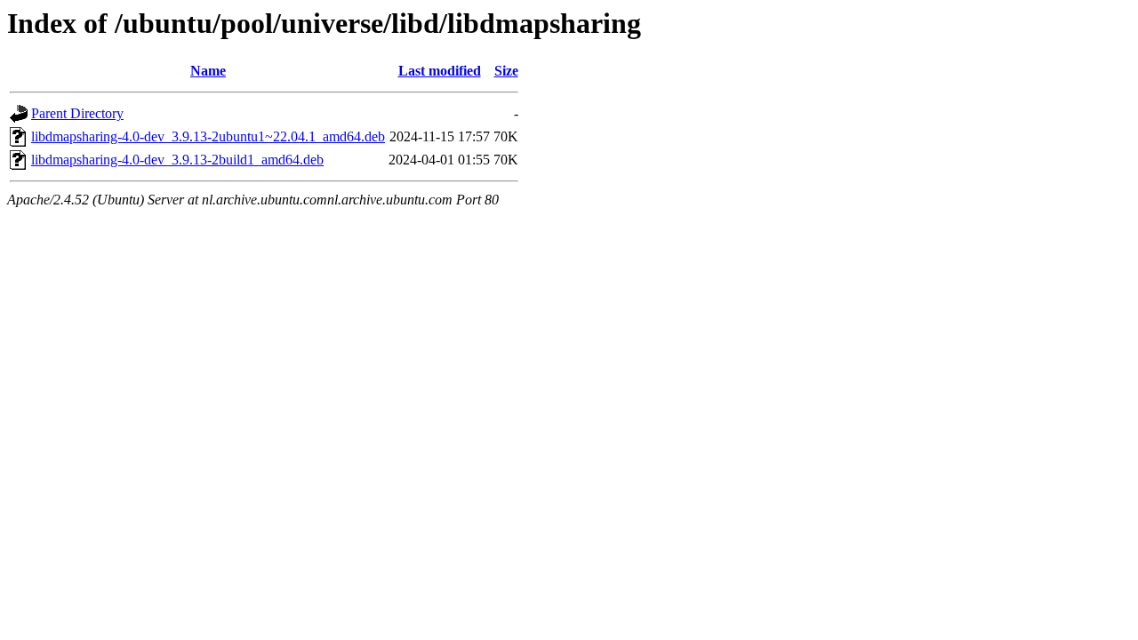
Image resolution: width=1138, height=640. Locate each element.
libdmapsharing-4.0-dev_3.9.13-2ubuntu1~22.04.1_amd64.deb (208, 136)
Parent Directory (77, 113)
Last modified (439, 70)
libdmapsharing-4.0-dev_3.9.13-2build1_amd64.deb (177, 159)
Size (506, 70)
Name (208, 70)
